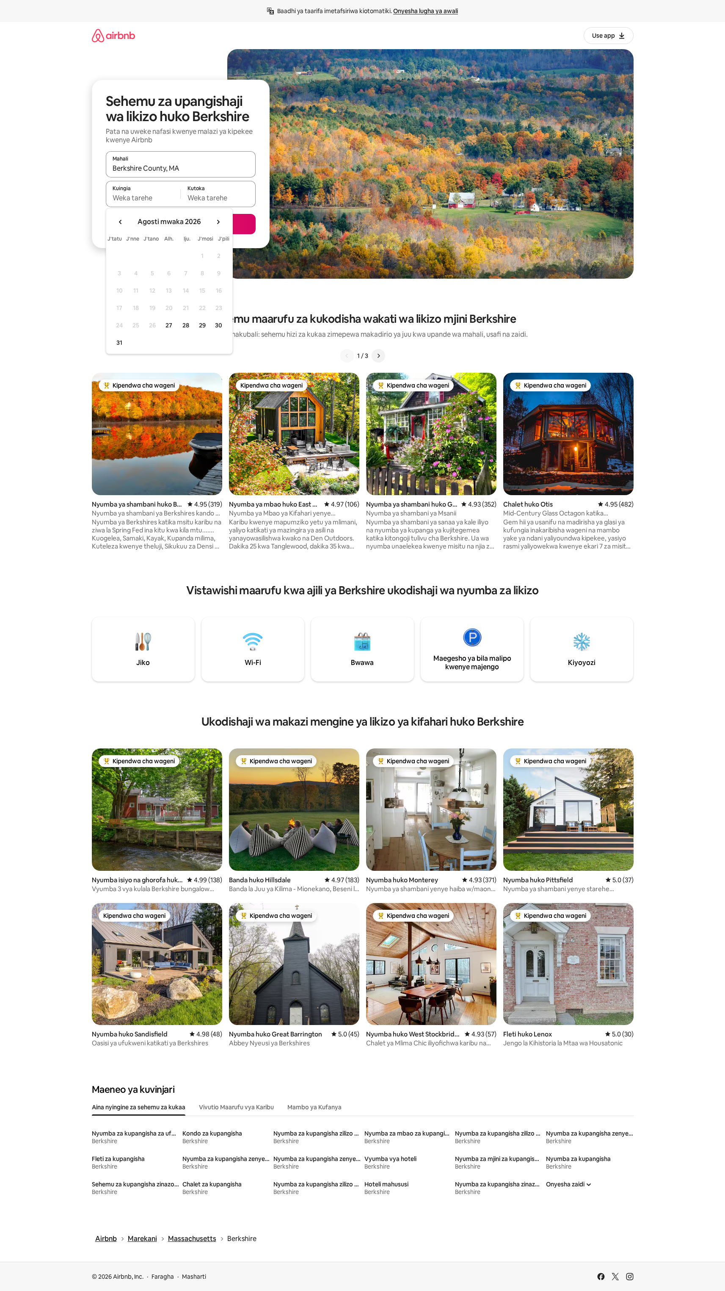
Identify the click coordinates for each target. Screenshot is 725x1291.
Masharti (194, 1276)
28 (185, 325)
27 (168, 325)
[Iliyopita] (347, 356)
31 (119, 342)
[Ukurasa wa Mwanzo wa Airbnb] (113, 35)
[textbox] (143, 198)
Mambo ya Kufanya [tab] (314, 1107)
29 (202, 325)
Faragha (163, 1276)
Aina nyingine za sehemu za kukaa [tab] (138, 1107)
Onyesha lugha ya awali (425, 11)
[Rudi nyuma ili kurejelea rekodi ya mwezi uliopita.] (120, 221)
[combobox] (181, 168)
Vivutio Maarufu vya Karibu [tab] (236, 1107)
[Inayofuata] (378, 356)
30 (218, 325)
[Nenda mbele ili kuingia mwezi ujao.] (218, 221)
